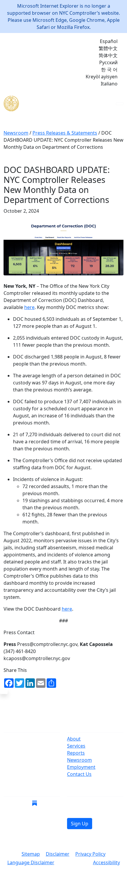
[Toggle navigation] (119, 103)
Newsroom (79, 760)
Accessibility (106, 862)
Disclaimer (57, 854)
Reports (76, 753)
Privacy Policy (90, 854)
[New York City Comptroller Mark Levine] (46, 103)
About (74, 739)
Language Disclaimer (30, 862)
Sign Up (79, 823)
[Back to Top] (4, 692)
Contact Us (79, 774)
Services (76, 746)
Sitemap (31, 854)
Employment (81, 767)
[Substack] (34, 802)
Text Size (73, 863)
